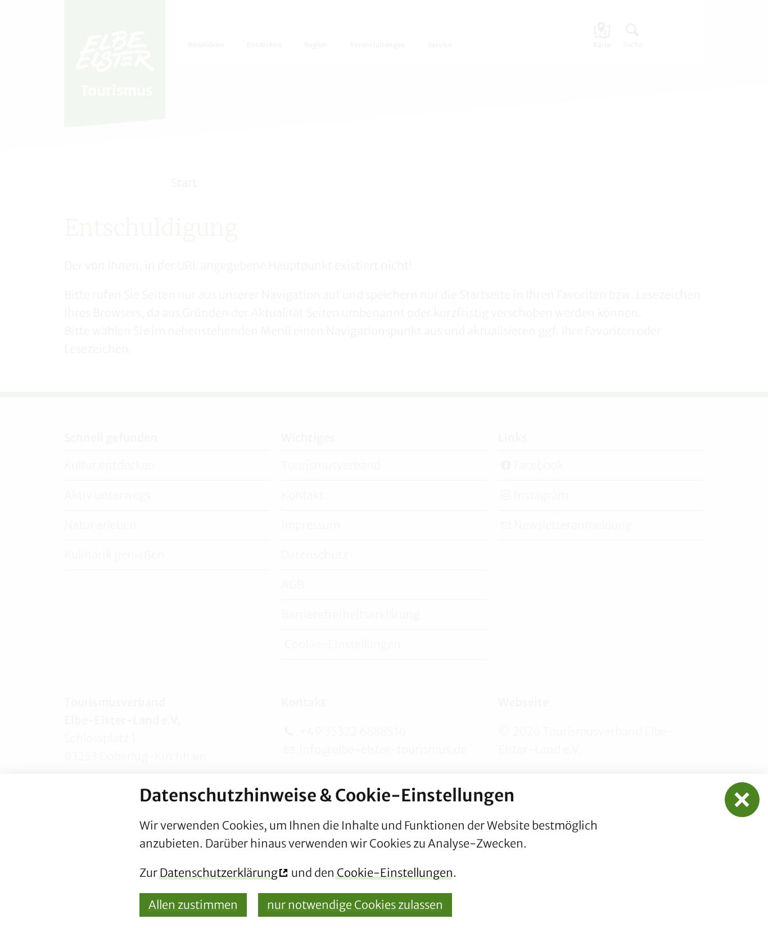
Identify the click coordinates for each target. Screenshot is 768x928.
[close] (742, 800)
